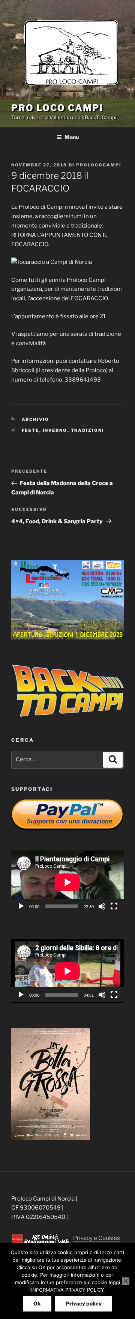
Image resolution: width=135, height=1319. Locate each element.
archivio (36, 419)
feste (30, 430)
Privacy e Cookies (96, 1238)
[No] (125, 1281)
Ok (37, 1303)
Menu (71, 137)
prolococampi (99, 165)
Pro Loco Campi (57, 107)
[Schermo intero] (114, 906)
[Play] (21, 906)
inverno (55, 430)
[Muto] (102, 906)
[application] (67, 882)
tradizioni (88, 430)
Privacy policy (84, 1303)
